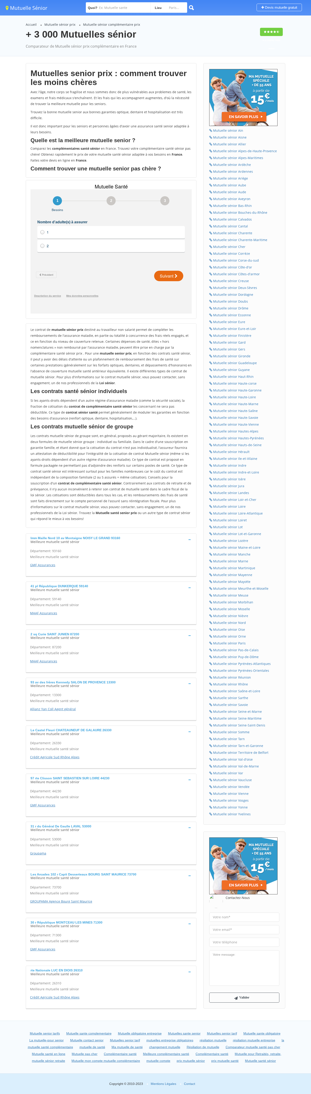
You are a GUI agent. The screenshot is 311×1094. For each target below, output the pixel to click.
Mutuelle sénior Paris (229, 643)
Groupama (38, 853)
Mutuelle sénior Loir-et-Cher (234, 499)
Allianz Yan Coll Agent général (53, 709)
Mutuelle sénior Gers (228, 349)
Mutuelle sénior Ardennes (232, 171)
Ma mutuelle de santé (127, 1047)
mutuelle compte (158, 1061)
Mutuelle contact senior (87, 1040)
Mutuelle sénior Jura (228, 486)
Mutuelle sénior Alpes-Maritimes (237, 158)
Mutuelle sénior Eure (228, 322)
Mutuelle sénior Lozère (230, 540)
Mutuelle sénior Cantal (230, 226)
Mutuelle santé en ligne (48, 1054)
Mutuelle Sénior (28, 7)
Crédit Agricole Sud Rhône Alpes (54, 757)
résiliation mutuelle (213, 1040)
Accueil (31, 24)
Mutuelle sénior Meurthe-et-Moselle (240, 588)
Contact (189, 1084)
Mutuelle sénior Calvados (232, 219)
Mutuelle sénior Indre (229, 465)
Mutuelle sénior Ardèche (231, 164)
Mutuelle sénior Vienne (230, 793)
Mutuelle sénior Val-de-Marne (235, 766)
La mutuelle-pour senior (46, 1040)
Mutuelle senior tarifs (45, 1033)
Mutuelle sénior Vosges (230, 800)
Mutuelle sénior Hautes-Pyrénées (238, 438)
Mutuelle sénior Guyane (231, 370)
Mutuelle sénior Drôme (230, 308)
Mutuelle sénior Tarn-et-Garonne (237, 746)
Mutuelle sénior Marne (230, 561)
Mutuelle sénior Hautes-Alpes (235, 431)
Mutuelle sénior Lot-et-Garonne (236, 534)
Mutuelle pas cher (84, 1054)
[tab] (111, 539)
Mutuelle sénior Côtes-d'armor (236, 274)
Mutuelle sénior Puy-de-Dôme (235, 657)
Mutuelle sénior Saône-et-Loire (236, 691)
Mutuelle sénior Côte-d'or (232, 267)
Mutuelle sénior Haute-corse (234, 383)
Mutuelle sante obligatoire (261, 1033)
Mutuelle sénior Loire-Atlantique (237, 513)
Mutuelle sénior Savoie (230, 705)
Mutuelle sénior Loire (229, 506)
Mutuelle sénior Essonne (231, 315)
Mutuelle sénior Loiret (229, 520)
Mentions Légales (163, 1084)
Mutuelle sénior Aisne (229, 137)
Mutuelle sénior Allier (229, 144)
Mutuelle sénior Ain (227, 130)
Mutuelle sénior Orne (229, 636)
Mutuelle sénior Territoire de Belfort (240, 752)
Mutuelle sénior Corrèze (231, 253)
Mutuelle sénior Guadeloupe (234, 363)
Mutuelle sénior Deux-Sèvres (234, 288)
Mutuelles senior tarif (222, 1033)
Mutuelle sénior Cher (228, 247)
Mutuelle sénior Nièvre (230, 616)
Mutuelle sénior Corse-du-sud (235, 260)
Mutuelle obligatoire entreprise (140, 1033)
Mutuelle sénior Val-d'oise (232, 759)
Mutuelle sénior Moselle (231, 609)
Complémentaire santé (120, 1054)
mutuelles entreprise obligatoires (169, 1040)
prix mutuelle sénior (191, 1061)
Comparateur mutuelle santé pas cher (253, 1047)
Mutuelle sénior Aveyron (231, 199)
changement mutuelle (164, 1047)
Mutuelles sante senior (184, 1033)
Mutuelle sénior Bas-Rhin (232, 205)
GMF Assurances (42, 565)
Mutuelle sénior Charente (232, 233)
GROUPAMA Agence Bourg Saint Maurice (61, 901)
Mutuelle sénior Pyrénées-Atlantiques (241, 664)
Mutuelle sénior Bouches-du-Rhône (239, 212)
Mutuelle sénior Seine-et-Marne (237, 711)
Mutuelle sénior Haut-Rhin (233, 376)
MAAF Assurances (43, 613)
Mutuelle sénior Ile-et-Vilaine (234, 458)
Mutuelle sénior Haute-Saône (235, 411)
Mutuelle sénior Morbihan (232, 602)
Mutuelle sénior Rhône (230, 684)
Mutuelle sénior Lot (227, 527)
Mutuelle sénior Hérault (231, 452)
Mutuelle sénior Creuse (230, 281)
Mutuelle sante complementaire (89, 1033)
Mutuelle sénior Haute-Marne (235, 404)
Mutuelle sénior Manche (231, 554)
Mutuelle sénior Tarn (228, 739)
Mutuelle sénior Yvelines (231, 814)
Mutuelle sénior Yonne (230, 807)
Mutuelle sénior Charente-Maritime (239, 240)
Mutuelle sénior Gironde (231, 356)
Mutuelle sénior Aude (229, 192)
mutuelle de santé (92, 1047)
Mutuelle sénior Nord (229, 622)
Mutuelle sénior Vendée (231, 787)
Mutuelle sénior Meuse (230, 595)
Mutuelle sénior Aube (229, 185)
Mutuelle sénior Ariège (230, 178)
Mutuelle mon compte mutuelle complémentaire (105, 1061)
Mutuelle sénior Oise (228, 629)
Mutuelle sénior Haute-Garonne (237, 390)
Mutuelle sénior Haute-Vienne (235, 424)
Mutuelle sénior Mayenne (232, 575)
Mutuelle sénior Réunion (231, 677)
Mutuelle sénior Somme (231, 732)
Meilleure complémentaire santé (166, 1054)
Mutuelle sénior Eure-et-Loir (234, 329)
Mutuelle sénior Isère (229, 479)
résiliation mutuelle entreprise (254, 1040)
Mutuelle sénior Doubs (230, 301)
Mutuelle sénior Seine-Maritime (237, 718)
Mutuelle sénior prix (59, 24)
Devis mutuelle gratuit (280, 7)
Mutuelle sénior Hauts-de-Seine (237, 445)
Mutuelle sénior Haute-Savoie (235, 417)
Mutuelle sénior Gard (229, 342)
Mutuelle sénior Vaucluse (232, 780)
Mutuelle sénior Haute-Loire (234, 397)
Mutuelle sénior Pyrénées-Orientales (240, 670)
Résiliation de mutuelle (203, 1047)
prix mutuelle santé (225, 1061)
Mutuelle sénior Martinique (233, 568)
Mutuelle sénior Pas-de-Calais (235, 650)
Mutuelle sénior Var (227, 773)
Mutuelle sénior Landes (230, 493)
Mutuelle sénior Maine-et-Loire (236, 547)
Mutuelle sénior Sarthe (230, 698)
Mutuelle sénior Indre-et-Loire (235, 472)
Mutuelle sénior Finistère (231, 335)
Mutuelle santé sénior (260, 1061)
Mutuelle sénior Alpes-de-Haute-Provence (244, 151)
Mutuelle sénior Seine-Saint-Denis (238, 725)
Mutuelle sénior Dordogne (232, 294)
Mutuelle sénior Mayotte (231, 581)
